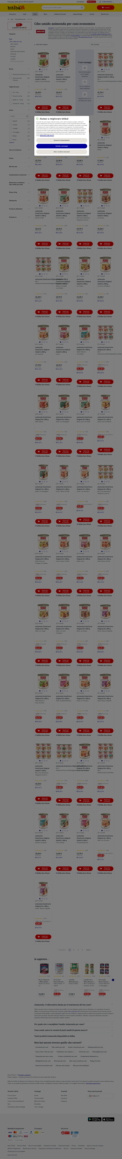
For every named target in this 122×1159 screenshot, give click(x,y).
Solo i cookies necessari (62, 152)
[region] (61, 136)
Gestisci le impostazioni (61, 140)
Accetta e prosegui (62, 146)
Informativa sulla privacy (47, 135)
